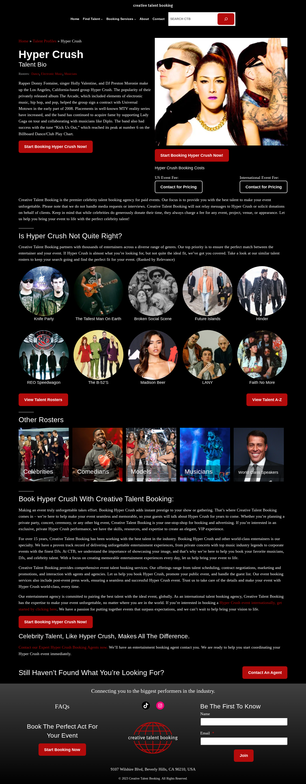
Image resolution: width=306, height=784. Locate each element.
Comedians (93, 471)
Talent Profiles (44, 41)
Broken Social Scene (153, 319)
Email (207, 733)
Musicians (70, 74)
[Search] (226, 19)
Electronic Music (51, 74)
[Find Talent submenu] (102, 19)
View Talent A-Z (267, 399)
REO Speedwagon (43, 382)
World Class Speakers (258, 472)
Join (244, 755)
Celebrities (38, 471)
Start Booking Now (62, 749)
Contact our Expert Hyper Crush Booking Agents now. (63, 647)
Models (141, 471)
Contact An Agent (265, 672)
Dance (35, 74)
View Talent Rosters (43, 399)
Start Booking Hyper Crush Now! (55, 146)
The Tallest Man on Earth (98, 319)
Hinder (262, 319)
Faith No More (262, 382)
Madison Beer (152, 382)
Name (205, 714)
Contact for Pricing (178, 187)
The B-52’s (98, 382)
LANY (207, 382)
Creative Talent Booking (153, 6)
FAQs (62, 706)
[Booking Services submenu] (135, 19)
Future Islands (207, 319)
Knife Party (44, 319)
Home (23, 41)
